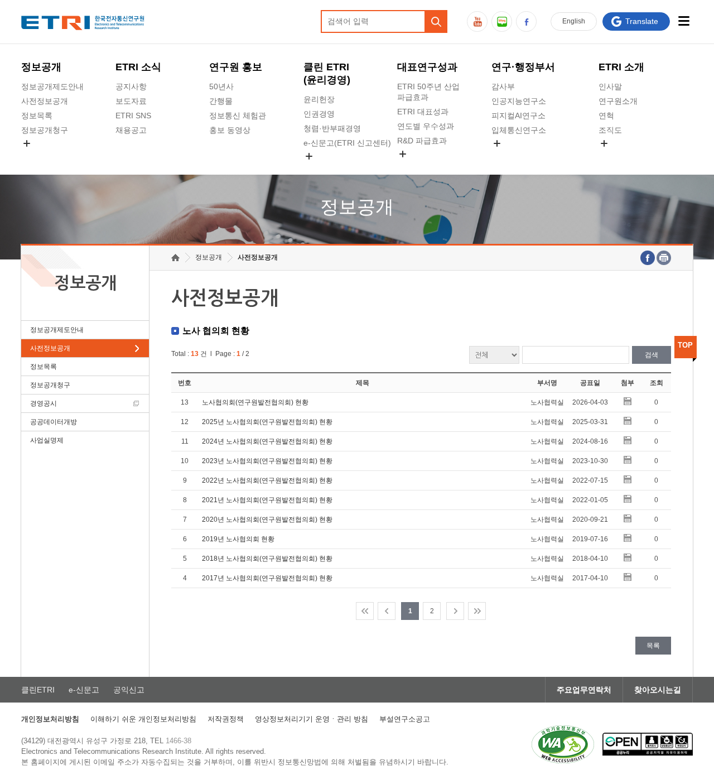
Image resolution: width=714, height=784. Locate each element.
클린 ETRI (326, 73)
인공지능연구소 (518, 101)
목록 (653, 646)
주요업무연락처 (584, 689)
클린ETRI (38, 689)
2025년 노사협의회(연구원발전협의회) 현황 (267, 422)
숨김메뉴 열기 (26, 143)
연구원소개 (618, 101)
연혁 (606, 115)
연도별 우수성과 (425, 126)
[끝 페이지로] (477, 611)
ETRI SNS (133, 115)
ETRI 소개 (621, 67)
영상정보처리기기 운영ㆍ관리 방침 (311, 719)
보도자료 (131, 101)
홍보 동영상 (229, 130)
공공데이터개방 (53, 422)
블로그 (501, 21)
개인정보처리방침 (50, 719)
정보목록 (36, 115)
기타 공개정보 (623, 156)
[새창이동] (563, 744)
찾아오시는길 (657, 689)
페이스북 (526, 21)
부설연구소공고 (404, 719)
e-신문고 (84, 689)
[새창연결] (647, 258)
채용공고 (131, 130)
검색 (651, 355)
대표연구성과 (427, 67)
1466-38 (178, 741)
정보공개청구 (44, 130)
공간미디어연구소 (522, 156)
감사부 (503, 86)
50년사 (221, 86)
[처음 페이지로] (365, 611)
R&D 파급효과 (422, 140)
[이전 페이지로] (386, 611)
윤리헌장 (319, 99)
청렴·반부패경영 (332, 128)
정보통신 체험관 (237, 115)
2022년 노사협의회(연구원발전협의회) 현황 (267, 480)
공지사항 (131, 86)
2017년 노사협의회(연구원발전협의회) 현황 (267, 578)
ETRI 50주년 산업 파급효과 (428, 92)
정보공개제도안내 (52, 86)
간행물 (221, 101)
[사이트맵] (684, 21)
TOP (685, 345)
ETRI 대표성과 (422, 111)
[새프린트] (664, 258)
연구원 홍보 (235, 67)
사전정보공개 (44, 101)
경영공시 (36, 156)
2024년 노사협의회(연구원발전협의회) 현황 (267, 441)
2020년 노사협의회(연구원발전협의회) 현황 (267, 519)
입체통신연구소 (518, 130)
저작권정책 (226, 719)
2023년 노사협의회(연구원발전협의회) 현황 (267, 461)
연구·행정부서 (523, 67)
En (573, 21)
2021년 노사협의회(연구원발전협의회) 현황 (267, 500)
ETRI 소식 (138, 67)
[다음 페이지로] (455, 611)
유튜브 (477, 21)
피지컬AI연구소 (518, 115)
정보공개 (41, 67)
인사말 (610, 86)
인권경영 (319, 113)
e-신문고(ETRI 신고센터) (347, 142)
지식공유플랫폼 (424, 166)
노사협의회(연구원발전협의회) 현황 (255, 402)
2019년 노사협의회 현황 (238, 539)
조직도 (610, 130)
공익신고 (319, 169)
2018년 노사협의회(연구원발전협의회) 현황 (267, 558)
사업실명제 (47, 440)
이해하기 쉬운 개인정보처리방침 (143, 719)
